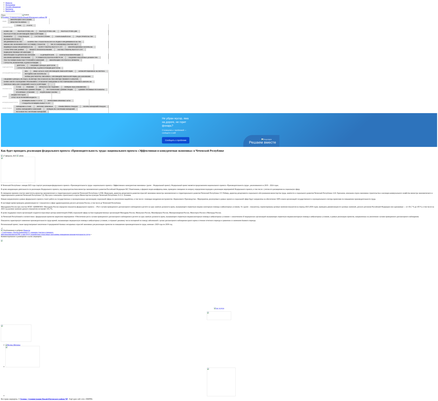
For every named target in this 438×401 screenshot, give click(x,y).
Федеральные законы (48, 92)
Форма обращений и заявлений (28, 109)
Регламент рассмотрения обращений (31, 112)
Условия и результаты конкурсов (49, 57)
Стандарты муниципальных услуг (36, 103)
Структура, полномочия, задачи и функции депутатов (38, 68)
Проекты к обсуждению (49, 87)
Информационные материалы (80, 47)
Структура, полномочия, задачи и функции (21, 63)
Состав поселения (42, 36)
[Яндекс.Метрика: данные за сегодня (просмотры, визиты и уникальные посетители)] (12, 345)
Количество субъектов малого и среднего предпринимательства (54, 42)
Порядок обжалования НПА (75, 87)
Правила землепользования (41, 49)
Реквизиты (8, 36)
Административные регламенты (91, 89)
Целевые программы (12, 39)
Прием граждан (7, 108)
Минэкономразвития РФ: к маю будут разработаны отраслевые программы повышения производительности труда (45, 234)
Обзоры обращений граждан (94, 106)
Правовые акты (7, 88)
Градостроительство (84, 36)
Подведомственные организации (17, 52)
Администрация (7, 27)
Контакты (9, 9)
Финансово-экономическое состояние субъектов (24, 44)
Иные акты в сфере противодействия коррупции (53, 71)
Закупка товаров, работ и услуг (70, 49)
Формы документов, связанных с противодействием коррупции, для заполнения (57, 76)
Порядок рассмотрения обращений (61, 109)
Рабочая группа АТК (26, 31)
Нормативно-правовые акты (59, 100)
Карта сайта (10, 11)
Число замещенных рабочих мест (64, 44)
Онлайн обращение (13, 7)
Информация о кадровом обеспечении (19, 55)
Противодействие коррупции (11, 72)
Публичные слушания (25, 92)
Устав (18, 87)
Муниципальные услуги (10, 102)
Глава (19, 25)
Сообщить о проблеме (175, 140)
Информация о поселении (21, 19)
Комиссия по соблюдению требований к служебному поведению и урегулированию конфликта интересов (47, 82)
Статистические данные (14, 49)
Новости (8, 3)
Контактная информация (70, 55)
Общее (4, 21)
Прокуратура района (18, 22)
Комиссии (8, 31)
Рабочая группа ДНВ (69, 31)
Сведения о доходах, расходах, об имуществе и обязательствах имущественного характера (41, 79)
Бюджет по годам (18, 95)
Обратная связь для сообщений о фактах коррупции (25, 84)
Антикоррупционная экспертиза (91, 71)
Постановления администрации (60, 89)
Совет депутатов (7, 67)
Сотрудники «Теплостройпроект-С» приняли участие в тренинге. (28, 232)
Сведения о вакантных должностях (83, 57)
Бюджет (4, 96)
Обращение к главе (23, 106)
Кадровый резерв (47, 55)
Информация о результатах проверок (64, 60)
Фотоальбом (10, 5)
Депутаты (21, 65)
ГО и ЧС (30, 25)
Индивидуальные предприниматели (18, 47)
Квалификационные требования (17, 57)
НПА (26, 71)
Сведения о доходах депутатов (42, 65)
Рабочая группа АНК (47, 31)
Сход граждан (23, 36)
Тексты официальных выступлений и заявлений (24, 60)
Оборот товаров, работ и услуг (50, 47)
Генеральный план (62, 36)
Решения (30, 87)
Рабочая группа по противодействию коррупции (23, 34)
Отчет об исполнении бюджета (23, 97)
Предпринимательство (13, 42)
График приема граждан (68, 106)
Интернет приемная (45, 106)
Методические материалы (35, 74)
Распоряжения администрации (28, 89)
